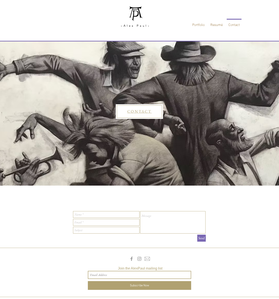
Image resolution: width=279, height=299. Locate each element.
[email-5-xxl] (147, 258)
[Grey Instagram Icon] (139, 258)
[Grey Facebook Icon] (131, 258)
